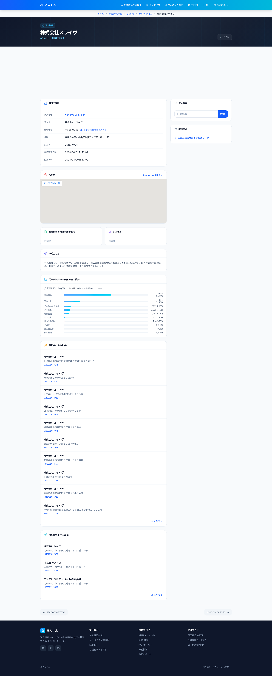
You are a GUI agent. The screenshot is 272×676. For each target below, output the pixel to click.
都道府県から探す (133, 5)
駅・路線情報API (196, 644)
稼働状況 (143, 649)
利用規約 (206, 667)
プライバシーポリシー (222, 667)
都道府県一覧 (115, 13)
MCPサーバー (145, 644)
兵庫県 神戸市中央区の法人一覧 (193, 138)
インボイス (154, 5)
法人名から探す (175, 5)
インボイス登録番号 (99, 640)
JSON (226, 37)
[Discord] (43, 648)
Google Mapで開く (151, 175)
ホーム (100, 13)
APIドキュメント (147, 635)
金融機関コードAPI (197, 640)
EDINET (194, 5)
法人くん (50, 5)
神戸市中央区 (145, 13)
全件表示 (155, 521)
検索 (222, 114)
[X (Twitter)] (51, 648)
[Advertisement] (136, 70)
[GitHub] (58, 648)
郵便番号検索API (196, 635)
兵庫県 (130, 13)
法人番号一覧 (96, 635)
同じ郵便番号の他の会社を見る (93, 130)
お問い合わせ (223, 5)
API (207, 5)
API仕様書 (143, 640)
